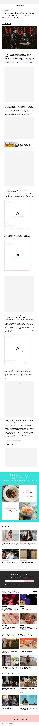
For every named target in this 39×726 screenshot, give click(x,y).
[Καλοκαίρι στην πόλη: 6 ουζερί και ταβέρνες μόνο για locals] (11, 493)
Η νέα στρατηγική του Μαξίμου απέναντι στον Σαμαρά (9, 707)
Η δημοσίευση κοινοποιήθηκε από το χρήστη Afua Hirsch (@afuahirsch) (16, 228)
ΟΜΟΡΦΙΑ (4, 625)
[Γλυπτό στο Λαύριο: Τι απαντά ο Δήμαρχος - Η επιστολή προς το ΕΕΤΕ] (28, 681)
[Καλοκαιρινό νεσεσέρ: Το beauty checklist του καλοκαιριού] (28, 643)
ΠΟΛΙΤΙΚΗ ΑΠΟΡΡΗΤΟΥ (33, 716)
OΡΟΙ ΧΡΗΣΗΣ (24, 716)
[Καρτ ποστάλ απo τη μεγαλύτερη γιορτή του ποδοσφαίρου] (10, 660)
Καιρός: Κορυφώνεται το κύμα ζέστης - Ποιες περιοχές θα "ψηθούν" (9, 690)
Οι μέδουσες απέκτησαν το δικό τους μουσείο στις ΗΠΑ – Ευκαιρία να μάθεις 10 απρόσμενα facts (10, 610)
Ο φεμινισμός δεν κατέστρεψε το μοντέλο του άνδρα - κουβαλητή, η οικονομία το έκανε (28, 708)
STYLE (8, 440)
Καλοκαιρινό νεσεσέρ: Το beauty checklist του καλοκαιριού (27, 650)
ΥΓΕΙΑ (22, 625)
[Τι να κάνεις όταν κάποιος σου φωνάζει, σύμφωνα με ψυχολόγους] (28, 599)
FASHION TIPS (5, 560)
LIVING (22, 606)
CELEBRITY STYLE (6, 541)
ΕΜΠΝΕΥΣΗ (5, 606)
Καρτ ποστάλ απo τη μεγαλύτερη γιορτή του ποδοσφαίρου (10, 667)
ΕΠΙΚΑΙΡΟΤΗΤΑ (11, 674)
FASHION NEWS (6, 10)
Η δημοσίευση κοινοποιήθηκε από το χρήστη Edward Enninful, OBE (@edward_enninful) (18, 363)
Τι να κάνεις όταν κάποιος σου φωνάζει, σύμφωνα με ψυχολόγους (27, 610)
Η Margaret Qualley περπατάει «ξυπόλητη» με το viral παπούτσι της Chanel (27, 545)
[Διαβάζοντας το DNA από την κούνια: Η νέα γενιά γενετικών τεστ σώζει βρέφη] (28, 618)
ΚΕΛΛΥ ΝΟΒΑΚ (4, 20)
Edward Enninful (25, 319)
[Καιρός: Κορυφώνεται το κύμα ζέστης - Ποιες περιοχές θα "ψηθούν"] (10, 681)
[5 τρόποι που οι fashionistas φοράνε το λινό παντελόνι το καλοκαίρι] (28, 554)
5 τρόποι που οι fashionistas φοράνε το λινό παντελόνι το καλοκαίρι (27, 564)
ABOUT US (18, 716)
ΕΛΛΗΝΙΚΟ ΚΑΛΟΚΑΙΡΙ (10, 508)
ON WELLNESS (10, 592)
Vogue (23, 61)
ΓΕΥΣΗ (28, 490)
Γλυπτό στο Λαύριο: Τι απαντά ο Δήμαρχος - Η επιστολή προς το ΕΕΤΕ (27, 690)
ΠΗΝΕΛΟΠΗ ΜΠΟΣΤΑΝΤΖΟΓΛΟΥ (28, 496)
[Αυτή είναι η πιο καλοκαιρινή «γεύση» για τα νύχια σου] (10, 618)
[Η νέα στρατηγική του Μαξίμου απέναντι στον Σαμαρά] (10, 700)
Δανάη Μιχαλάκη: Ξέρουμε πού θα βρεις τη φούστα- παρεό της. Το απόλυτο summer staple (10, 545)
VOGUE (19, 440)
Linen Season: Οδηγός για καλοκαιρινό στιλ (26, 667)
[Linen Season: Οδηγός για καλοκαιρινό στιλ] (28, 660)
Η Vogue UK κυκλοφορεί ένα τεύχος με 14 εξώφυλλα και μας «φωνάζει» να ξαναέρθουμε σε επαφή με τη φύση (23, 145)
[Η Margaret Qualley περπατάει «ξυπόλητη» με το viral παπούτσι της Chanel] (28, 535)
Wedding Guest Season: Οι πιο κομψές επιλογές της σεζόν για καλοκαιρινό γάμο (9, 651)
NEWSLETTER (24, 719)
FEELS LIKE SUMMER (19, 477)
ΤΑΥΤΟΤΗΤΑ (11, 716)
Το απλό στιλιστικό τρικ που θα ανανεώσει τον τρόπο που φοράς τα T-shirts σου (10, 564)
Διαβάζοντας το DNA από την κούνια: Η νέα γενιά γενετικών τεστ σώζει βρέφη (28, 628)
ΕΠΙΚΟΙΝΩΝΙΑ (5, 716)
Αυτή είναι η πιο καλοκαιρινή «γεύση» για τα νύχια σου (8, 627)
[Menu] (1, 5)
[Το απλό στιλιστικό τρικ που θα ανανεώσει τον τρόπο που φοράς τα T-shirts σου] (10, 554)
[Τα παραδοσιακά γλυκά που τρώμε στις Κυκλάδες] (28, 511)
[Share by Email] (10, 23)
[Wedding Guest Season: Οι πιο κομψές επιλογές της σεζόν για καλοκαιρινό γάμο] (10, 643)
